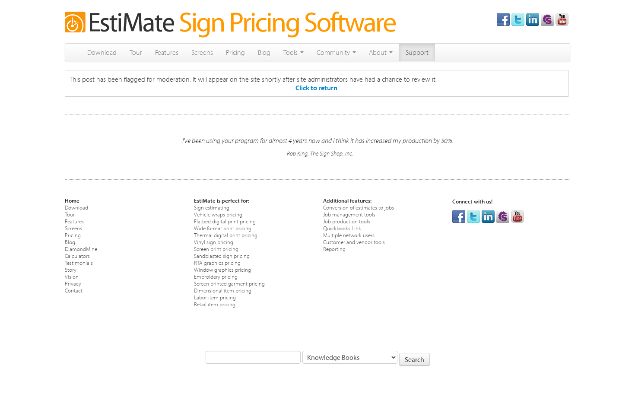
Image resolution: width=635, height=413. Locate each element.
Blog (264, 52)
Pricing (235, 52)
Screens (202, 52)
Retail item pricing (214, 304)
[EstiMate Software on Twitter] (517, 18)
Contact (74, 290)
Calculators (77, 255)
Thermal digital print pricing (225, 234)
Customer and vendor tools (354, 241)
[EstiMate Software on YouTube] (562, 18)
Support (417, 52)
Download (102, 52)
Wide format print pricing (222, 228)
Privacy (73, 283)
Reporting (334, 248)
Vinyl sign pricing (213, 241)
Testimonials (79, 262)
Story (70, 269)
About (378, 52)
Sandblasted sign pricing (222, 255)
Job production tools (346, 221)
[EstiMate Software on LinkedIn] (532, 18)
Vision (72, 276)
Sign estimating (211, 207)
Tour (136, 52)
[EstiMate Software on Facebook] (503, 18)
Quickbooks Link (342, 228)
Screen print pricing (216, 248)
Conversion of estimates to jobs (358, 207)
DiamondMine (81, 248)
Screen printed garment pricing (229, 283)
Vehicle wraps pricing (218, 214)
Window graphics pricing (222, 269)
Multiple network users (349, 234)
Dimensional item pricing (222, 290)
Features (166, 52)
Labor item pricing (215, 297)
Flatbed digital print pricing (225, 221)
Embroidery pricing (216, 276)
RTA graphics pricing (217, 262)
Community (334, 52)
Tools (291, 52)
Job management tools (349, 214)
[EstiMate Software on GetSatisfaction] (547, 18)
